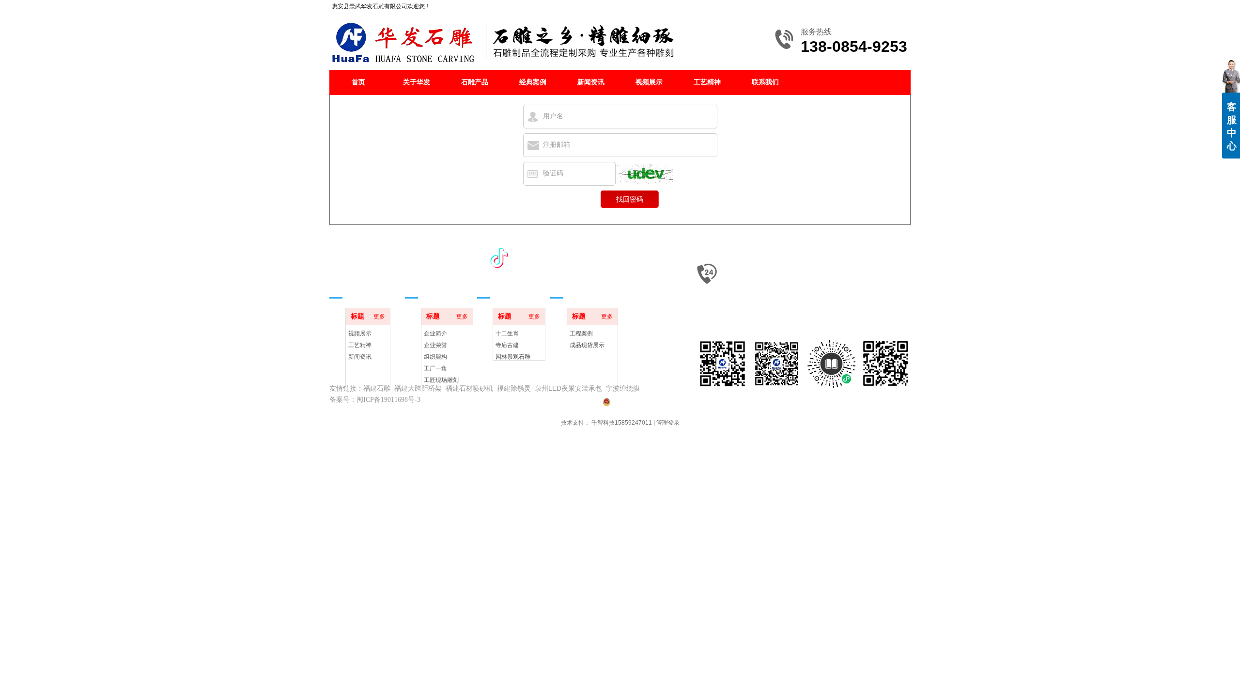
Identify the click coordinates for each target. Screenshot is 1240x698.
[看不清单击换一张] (645, 175)
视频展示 (360, 333)
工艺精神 (360, 345)
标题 (357, 316)
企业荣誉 (435, 345)
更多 (379, 316)
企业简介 (435, 333)
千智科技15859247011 (621, 422)
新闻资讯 (360, 356)
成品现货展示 (587, 345)
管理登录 (668, 422)
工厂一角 (435, 368)
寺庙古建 (507, 345)
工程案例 (581, 333)
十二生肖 (507, 333)
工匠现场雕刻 (441, 380)
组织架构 (435, 356)
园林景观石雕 (513, 356)
